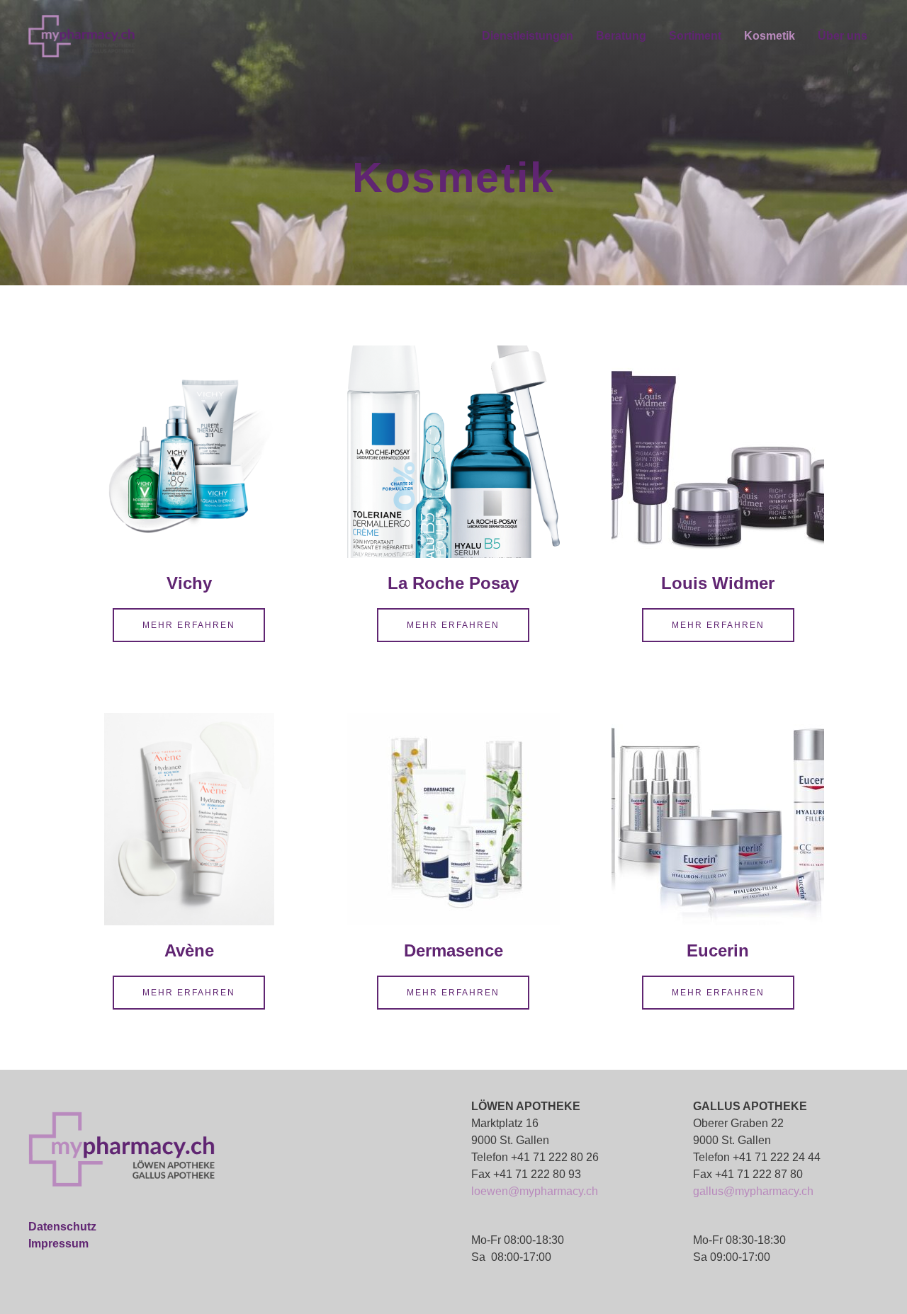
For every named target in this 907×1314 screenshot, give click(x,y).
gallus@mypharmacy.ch (753, 1191)
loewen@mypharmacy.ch (534, 1191)
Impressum (58, 1244)
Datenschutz (62, 1227)
